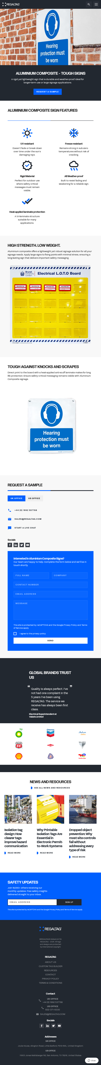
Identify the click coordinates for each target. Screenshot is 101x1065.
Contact (50, 974)
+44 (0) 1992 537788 (25, 510)
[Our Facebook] (10, 545)
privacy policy (39, 633)
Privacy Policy (50, 978)
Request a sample (47, 91)
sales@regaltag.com (52, 1014)
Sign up (69, 902)
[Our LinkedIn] (16, 545)
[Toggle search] (89, 4)
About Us (50, 962)
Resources (50, 970)
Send (50, 640)
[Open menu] (96, 4)
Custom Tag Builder (50, 966)
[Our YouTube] (27, 545)
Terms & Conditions (50, 982)
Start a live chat (25, 527)
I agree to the (33, 633)
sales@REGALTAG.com (28, 519)
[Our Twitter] (21, 545)
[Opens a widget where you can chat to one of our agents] (92, 1061)
